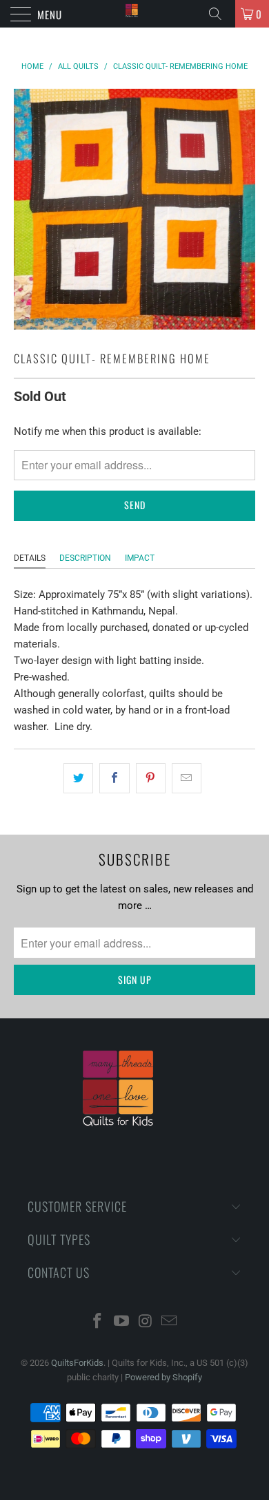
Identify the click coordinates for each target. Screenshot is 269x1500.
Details (30, 558)
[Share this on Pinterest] (151, 778)
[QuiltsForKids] (135, 14)
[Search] (220, 14)
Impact (140, 558)
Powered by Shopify (163, 1377)
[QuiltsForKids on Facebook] (98, 1322)
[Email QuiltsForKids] (169, 1322)
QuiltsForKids (77, 1363)
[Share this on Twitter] (78, 778)
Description (85, 558)
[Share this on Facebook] (114, 778)
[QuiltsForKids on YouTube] (122, 1322)
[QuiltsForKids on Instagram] (146, 1322)
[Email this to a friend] (186, 778)
